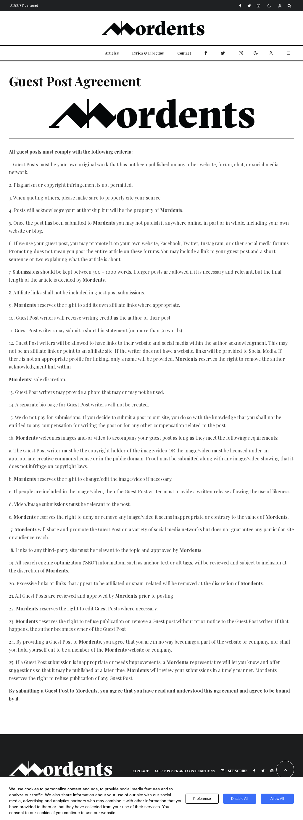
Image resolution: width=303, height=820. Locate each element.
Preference (202, 799)
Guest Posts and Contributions (185, 771)
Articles (112, 53)
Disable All (239, 799)
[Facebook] (240, 6)
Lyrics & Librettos (148, 53)
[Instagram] (258, 6)
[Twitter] (249, 6)
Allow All (277, 799)
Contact (184, 53)
